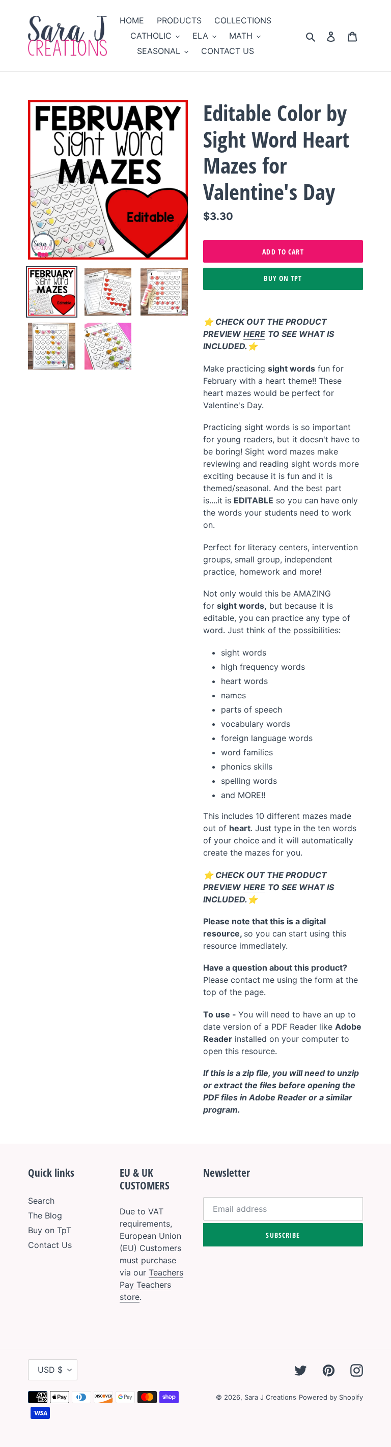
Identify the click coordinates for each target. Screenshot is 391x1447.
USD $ (50, 1370)
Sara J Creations (270, 1397)
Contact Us (50, 1245)
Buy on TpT (283, 278)
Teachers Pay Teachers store (151, 1284)
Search (41, 1201)
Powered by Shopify (331, 1397)
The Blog (45, 1215)
